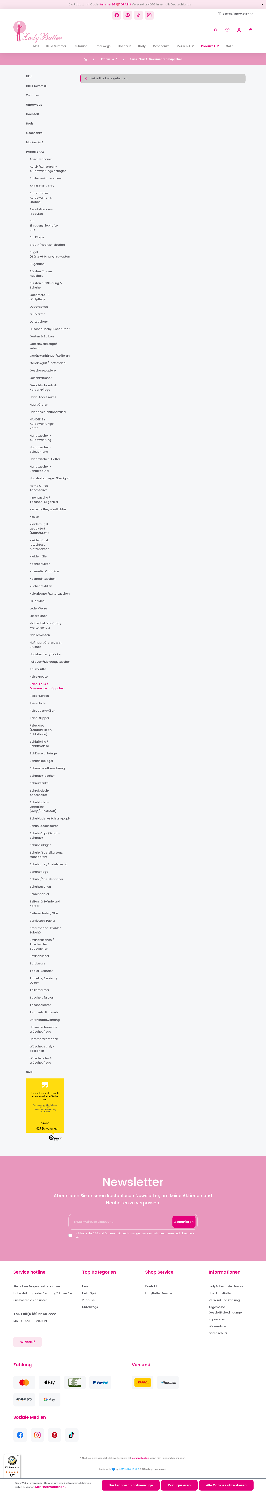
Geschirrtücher (41, 378)
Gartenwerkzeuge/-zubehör (44, 346)
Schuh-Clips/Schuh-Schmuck (45, 835)
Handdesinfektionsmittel (46, 412)
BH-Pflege (37, 237)
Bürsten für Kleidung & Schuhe (46, 285)
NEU (28, 76)
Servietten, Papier (42, 921)
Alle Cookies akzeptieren (226, 1485)
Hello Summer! (36, 86)
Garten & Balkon (42, 336)
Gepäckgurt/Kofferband (46, 363)
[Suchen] (216, 30)
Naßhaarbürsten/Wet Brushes (46, 644)
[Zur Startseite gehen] (37, 32)
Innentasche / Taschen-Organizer (44, 499)
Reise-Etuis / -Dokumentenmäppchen (46, 686)
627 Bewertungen (47, 1128)
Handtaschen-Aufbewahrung (40, 437)
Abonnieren (184, 1221)
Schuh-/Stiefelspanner (46, 879)
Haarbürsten (39, 404)
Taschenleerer (40, 1005)
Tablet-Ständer (41, 971)
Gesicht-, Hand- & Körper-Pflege (43, 387)
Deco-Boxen (39, 307)
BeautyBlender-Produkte (41, 211)
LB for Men (37, 601)
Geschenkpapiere (43, 370)
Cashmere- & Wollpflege (40, 297)
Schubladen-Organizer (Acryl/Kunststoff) (43, 806)
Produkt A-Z (35, 152)
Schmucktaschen (42, 776)
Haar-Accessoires (43, 397)
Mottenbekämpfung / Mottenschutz (46, 625)
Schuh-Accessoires (44, 826)
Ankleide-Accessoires (46, 178)
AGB (95, 1233)
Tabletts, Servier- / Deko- (43, 980)
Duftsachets (39, 321)
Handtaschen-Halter (45, 459)
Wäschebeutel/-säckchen (42, 1048)
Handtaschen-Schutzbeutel (40, 468)
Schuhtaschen (40, 887)
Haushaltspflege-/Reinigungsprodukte (46, 478)
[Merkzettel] (227, 30)
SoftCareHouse (129, 1469)
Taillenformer (39, 990)
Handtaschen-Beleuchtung (40, 449)
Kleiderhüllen (39, 556)
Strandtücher (39, 956)
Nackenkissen (40, 635)
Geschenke (34, 133)
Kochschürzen (40, 564)
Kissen (34, 517)
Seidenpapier (39, 894)
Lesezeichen (38, 616)
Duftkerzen (37, 314)
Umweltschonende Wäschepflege (43, 1029)
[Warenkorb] (249, 30)
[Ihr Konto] (239, 30)
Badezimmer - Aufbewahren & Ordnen (41, 197)
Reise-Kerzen (39, 696)
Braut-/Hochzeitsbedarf (46, 245)
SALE (29, 1072)
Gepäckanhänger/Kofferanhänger (46, 356)
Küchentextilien (41, 586)
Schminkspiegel (41, 761)
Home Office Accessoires (39, 488)
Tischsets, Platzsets (44, 1012)
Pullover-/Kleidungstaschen (46, 662)
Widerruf (27, 1342)
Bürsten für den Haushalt (41, 273)
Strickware (37, 963)
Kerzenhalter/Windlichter (46, 509)
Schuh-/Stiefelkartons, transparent (46, 854)
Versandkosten (140, 1458)
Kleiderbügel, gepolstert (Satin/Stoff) (39, 528)
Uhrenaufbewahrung (45, 1020)
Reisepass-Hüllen (42, 711)
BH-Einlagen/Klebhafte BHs (44, 225)
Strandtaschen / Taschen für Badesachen (42, 944)
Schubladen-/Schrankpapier (46, 818)
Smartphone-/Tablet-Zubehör (46, 930)
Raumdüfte (38, 669)
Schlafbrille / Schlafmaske (39, 744)
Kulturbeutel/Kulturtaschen (46, 594)
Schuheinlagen (40, 845)
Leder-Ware (38, 608)
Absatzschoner (41, 159)
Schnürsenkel (39, 783)
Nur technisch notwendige (131, 1485)
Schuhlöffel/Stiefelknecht (46, 864)
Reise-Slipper (39, 718)
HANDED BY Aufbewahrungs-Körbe (42, 423)
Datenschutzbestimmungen (123, 1233)
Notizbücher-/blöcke (45, 654)
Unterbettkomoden (44, 1039)
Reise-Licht (38, 703)
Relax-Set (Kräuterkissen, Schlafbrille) (41, 729)
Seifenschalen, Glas (44, 913)
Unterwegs (34, 105)
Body (30, 123)
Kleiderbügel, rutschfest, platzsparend (39, 544)
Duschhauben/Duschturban (46, 329)
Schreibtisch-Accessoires (40, 792)
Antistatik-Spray (42, 186)
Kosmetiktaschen (43, 579)
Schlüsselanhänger (44, 753)
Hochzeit (32, 114)
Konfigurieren (179, 1485)
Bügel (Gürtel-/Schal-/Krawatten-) (46, 254)
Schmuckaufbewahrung (46, 768)
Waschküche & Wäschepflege (41, 1060)
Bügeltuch (37, 264)
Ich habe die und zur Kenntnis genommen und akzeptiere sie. (135, 1235)
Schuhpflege (39, 872)
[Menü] (18, 1456)
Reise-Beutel (39, 677)
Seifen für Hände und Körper (45, 903)
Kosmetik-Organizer (44, 571)
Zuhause (32, 95)
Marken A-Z (34, 142)
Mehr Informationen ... (51, 1487)
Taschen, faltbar (42, 997)
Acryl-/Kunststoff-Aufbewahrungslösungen (46, 169)
